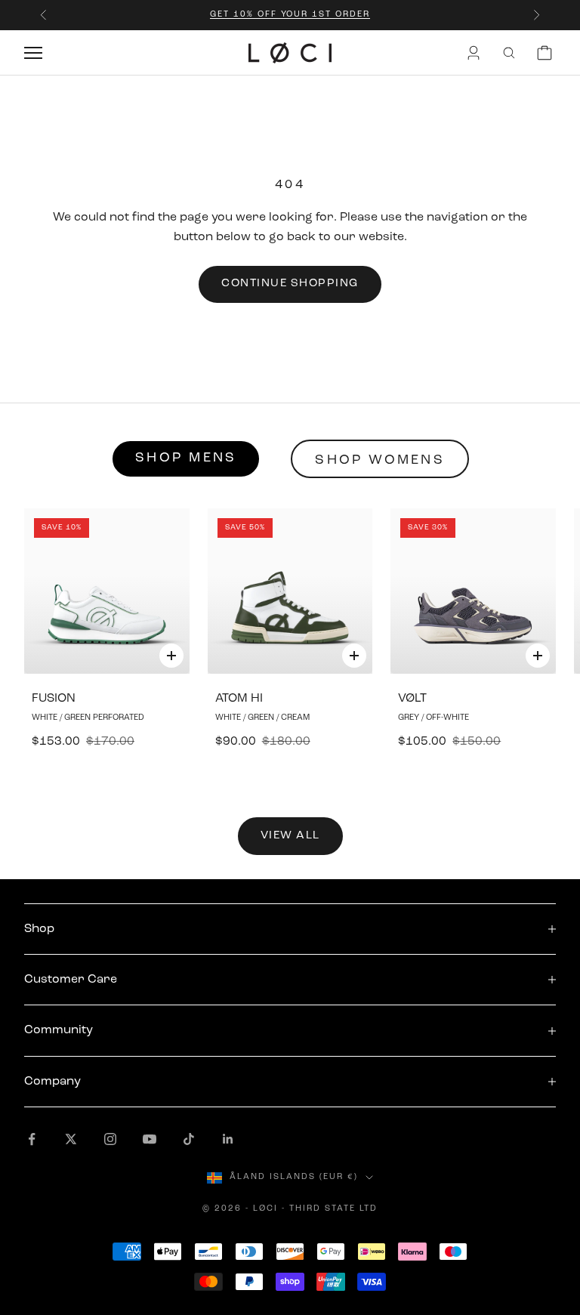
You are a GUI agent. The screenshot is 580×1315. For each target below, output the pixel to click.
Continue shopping (290, 283)
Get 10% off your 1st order (290, 15)
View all (290, 835)
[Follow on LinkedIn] (228, 1139)
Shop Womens (380, 461)
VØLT (412, 699)
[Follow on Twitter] (71, 1139)
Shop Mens (185, 458)
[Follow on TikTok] (188, 1139)
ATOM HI (239, 699)
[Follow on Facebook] (31, 1139)
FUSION (54, 699)
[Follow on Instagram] (110, 1139)
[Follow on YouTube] (149, 1139)
